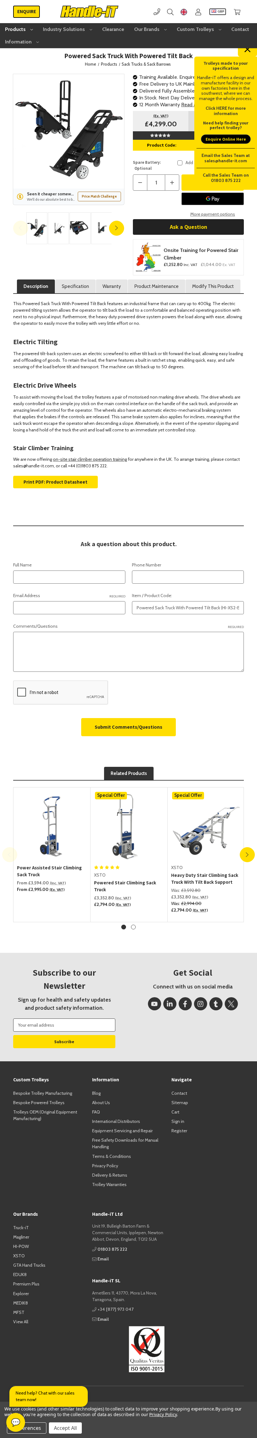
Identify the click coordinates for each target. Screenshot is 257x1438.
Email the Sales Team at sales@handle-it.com (226, 158)
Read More (193, 105)
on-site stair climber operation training (90, 459)
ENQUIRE (26, 11)
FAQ (96, 1112)
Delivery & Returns (109, 1175)
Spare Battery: (147, 165)
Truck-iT (21, 1227)
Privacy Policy (105, 1166)
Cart (175, 1112)
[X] (231, 1003)
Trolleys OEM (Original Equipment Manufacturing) (45, 1115)
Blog (96, 1093)
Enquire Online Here (226, 139)
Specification (75, 286)
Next (116, 228)
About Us (101, 1102)
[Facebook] (185, 1003)
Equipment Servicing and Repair (122, 1131)
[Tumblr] (216, 1003)
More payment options (212, 214)
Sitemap (179, 1102)
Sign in (177, 1121)
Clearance (113, 29)
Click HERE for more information (226, 110)
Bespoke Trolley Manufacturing (42, 1093)
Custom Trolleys (196, 29)
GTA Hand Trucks (29, 1265)
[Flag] (184, 11)
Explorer (21, 1293)
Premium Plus (26, 1284)
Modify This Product (213, 286)
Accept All (65, 1428)
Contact (240, 29)
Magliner (21, 1237)
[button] (128, 1349)
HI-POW (21, 1246)
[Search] (170, 11)
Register (179, 1131)
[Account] (198, 11)
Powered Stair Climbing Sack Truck (125, 886)
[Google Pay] (212, 199)
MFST (18, 1312)
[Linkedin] (169, 1003)
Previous (20, 228)
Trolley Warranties (109, 1184)
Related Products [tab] (129, 773)
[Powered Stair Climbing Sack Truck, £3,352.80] (129, 826)
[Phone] (157, 11)
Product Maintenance (156, 286)
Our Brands (147, 29)
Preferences (26, 1428)
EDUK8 (20, 1274)
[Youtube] (154, 1003)
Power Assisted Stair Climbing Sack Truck (49, 871)
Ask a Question (188, 226)
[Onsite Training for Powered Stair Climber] (148, 257)
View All (20, 1322)
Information (19, 42)
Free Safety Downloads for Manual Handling (125, 1143)
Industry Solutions (64, 29)
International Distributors (116, 1121)
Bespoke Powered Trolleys (39, 1102)
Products (16, 29)
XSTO (19, 1256)
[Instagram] (200, 1003)
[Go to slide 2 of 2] (133, 927)
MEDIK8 (20, 1303)
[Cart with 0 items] (237, 11)
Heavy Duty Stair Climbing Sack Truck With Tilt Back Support (204, 878)
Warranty (111, 286)
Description (36, 286)
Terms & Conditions (111, 1156)
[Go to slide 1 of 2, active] (123, 927)
